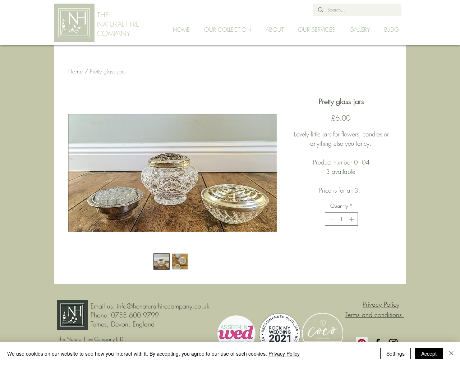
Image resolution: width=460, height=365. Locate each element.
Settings (395, 353)
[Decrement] (330, 219)
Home (75, 71)
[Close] (451, 353)
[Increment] (352, 219)
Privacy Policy (284, 353)
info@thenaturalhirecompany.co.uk (163, 306)
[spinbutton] (341, 219)
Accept (429, 353)
